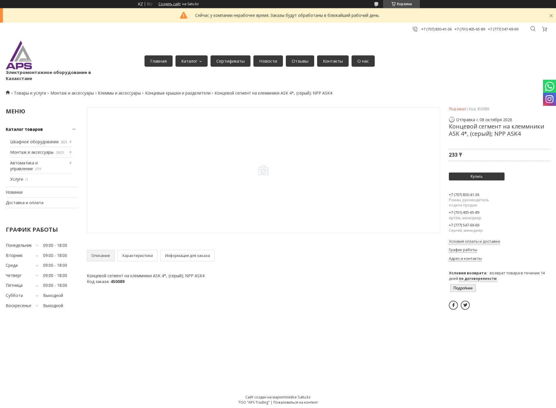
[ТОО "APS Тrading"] (19, 55)
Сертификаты (230, 61)
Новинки (14, 192)
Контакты (333, 61)
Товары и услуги (30, 93)
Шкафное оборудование (34, 141)
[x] (465, 305)
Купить (477, 176)
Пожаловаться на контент (295, 402)
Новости (268, 61)
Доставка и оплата (24, 202)
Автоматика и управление (24, 165)
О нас (363, 61)
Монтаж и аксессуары (72, 93)
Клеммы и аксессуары (119, 93)
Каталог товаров (24, 129)
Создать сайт (169, 4)
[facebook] (453, 305)
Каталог (189, 61)
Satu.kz (304, 397)
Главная (158, 61)
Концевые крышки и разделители (178, 93)
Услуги (16, 179)
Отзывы (300, 61)
